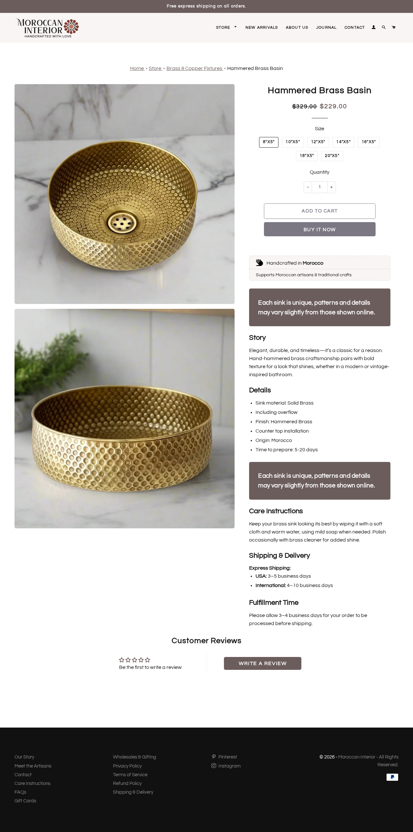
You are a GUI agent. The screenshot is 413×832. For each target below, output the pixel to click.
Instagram (229, 766)
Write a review (263, 663)
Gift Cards (25, 800)
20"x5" (332, 156)
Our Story (24, 757)
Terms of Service (130, 774)
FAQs (20, 792)
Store (224, 27)
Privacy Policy (127, 766)
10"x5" (293, 142)
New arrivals (262, 27)
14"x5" (343, 142)
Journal (326, 27)
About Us (297, 27)
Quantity (319, 172)
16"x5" (369, 142)
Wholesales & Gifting (134, 757)
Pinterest (227, 757)
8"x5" (269, 142)
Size (319, 128)
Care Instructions (32, 783)
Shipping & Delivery (133, 792)
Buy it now (320, 229)
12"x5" (318, 142)
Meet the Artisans (33, 766)
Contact (355, 27)
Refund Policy (127, 783)
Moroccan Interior (356, 757)
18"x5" (307, 156)
